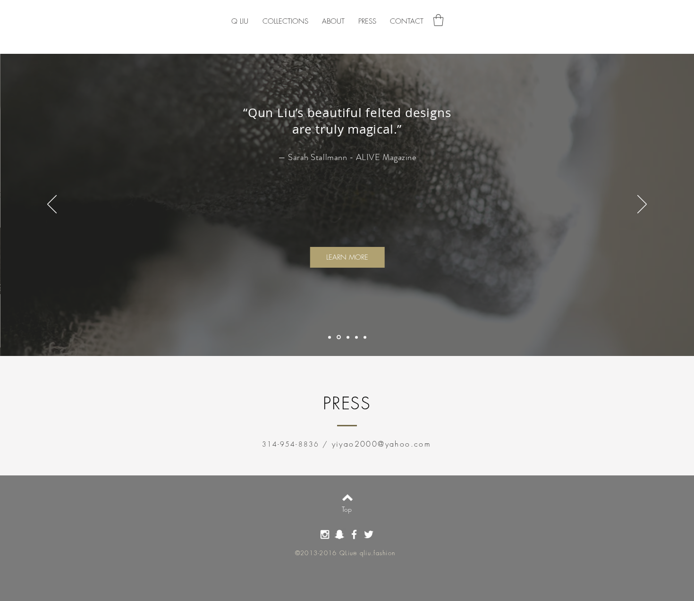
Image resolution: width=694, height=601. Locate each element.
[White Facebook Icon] (354, 534)
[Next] (642, 205)
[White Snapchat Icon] (339, 534)
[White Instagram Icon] (325, 534)
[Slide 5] (356, 337)
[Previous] (52, 205)
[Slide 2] (339, 337)
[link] (438, 20)
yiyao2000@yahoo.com (382, 444)
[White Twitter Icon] (369, 534)
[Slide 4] (365, 337)
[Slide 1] (329, 337)
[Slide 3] (348, 337)
